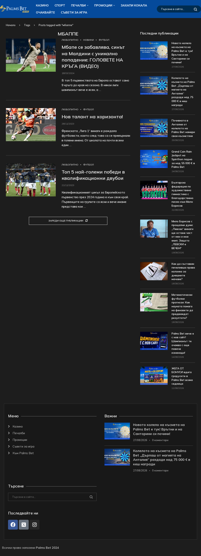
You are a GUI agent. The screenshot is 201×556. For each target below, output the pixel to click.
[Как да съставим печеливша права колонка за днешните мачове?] (154, 271)
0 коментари (160, 440)
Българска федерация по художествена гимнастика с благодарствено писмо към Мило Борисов (182, 194)
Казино (42, 5)
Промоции (103, 5)
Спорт (60, 5)
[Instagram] (34, 525)
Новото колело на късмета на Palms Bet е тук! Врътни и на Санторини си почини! (182, 52)
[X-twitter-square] (24, 525)
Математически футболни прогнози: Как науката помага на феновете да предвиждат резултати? (182, 306)
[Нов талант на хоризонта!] (31, 124)
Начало (11, 25)
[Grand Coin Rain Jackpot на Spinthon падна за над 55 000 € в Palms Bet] (154, 159)
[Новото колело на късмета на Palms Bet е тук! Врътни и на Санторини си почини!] (154, 50)
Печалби (78, 5)
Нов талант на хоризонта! (92, 116)
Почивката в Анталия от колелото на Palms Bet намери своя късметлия (183, 128)
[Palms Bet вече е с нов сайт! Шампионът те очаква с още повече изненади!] (154, 341)
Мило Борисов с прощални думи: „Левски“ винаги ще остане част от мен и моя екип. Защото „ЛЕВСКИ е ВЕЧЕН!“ (182, 235)
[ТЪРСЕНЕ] (195, 9)
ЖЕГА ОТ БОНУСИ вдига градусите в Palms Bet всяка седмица (182, 376)
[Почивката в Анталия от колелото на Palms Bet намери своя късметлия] (154, 128)
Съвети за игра (74, 12)
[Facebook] (13, 525)
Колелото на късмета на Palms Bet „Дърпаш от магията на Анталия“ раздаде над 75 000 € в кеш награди (183, 91)
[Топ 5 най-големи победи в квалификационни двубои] (31, 179)
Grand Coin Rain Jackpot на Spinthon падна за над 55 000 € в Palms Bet (183, 159)
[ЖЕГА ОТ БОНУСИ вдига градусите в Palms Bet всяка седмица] (154, 376)
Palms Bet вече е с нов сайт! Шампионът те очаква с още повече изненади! (183, 343)
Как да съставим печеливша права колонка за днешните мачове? (183, 271)
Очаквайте (45, 12)
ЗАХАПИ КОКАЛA (134, 5)
